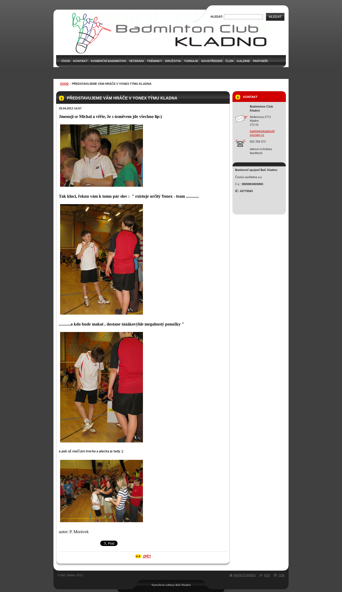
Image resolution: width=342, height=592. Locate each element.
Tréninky (154, 61)
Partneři (260, 61)
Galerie (243, 61)
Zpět (147, 556)
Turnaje (191, 61)
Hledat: (217, 16)
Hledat (275, 17)
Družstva (173, 61)
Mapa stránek (245, 575)
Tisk (281, 575)
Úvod (64, 83)
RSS (267, 575)
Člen (230, 61)
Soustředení (211, 61)
